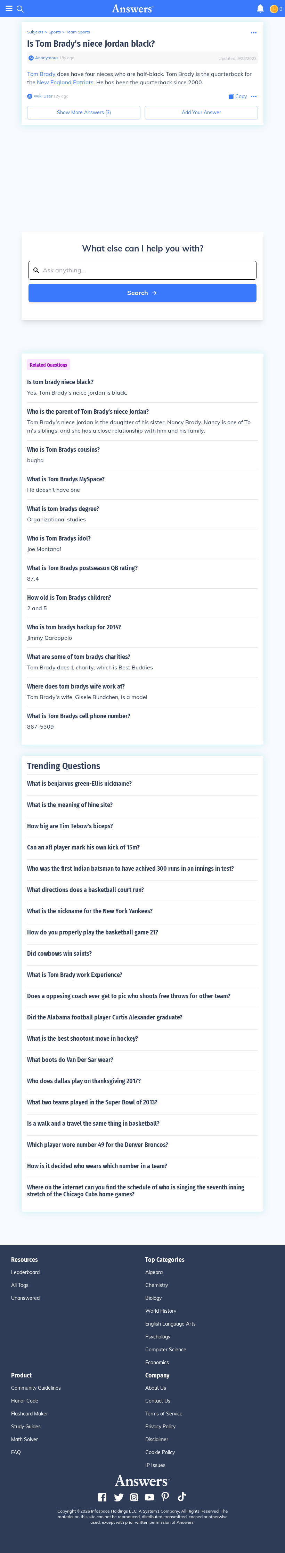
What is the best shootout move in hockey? (82, 1038)
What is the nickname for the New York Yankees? (90, 911)
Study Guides (26, 1426)
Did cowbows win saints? (59, 953)
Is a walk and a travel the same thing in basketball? (93, 1123)
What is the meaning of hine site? (70, 805)
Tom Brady (41, 73)
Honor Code (24, 1401)
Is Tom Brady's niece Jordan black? (91, 43)
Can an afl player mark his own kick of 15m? (83, 847)
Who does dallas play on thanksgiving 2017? (84, 1081)
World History (160, 1311)
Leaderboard (25, 1272)
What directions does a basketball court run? (85, 890)
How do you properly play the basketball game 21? (92, 932)
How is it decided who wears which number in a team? (97, 1166)
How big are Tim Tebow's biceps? (70, 826)
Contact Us (157, 1401)
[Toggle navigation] (9, 8)
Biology (153, 1298)
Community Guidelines (36, 1388)
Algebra (154, 1272)
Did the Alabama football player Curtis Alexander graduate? (104, 1017)
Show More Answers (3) (84, 112)
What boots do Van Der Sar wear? (70, 1060)
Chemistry (156, 1285)
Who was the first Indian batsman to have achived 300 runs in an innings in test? (130, 868)
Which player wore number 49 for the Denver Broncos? (97, 1145)
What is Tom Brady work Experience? (74, 975)
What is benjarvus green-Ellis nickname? (79, 783)
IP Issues (155, 1465)
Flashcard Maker (29, 1414)
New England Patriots (65, 82)
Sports (55, 31)
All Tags (19, 1285)
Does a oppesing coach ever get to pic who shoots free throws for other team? (128, 996)
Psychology (157, 1337)
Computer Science (165, 1349)
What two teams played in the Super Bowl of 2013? (92, 1102)
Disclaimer (156, 1439)
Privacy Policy (160, 1426)
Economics (157, 1362)
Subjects (35, 31)
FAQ (16, 1452)
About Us (155, 1388)
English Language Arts (170, 1324)
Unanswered (25, 1298)
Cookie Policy (160, 1452)
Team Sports (78, 31)
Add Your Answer (201, 112)
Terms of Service (163, 1414)
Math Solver (24, 1439)
